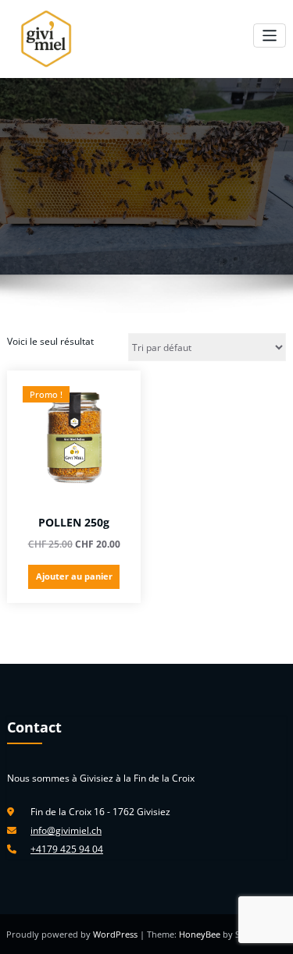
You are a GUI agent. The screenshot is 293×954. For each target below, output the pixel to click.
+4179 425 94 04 (66, 849)
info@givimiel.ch (66, 830)
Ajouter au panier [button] (74, 576)
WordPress (116, 934)
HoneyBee (199, 934)
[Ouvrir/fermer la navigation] (270, 35)
